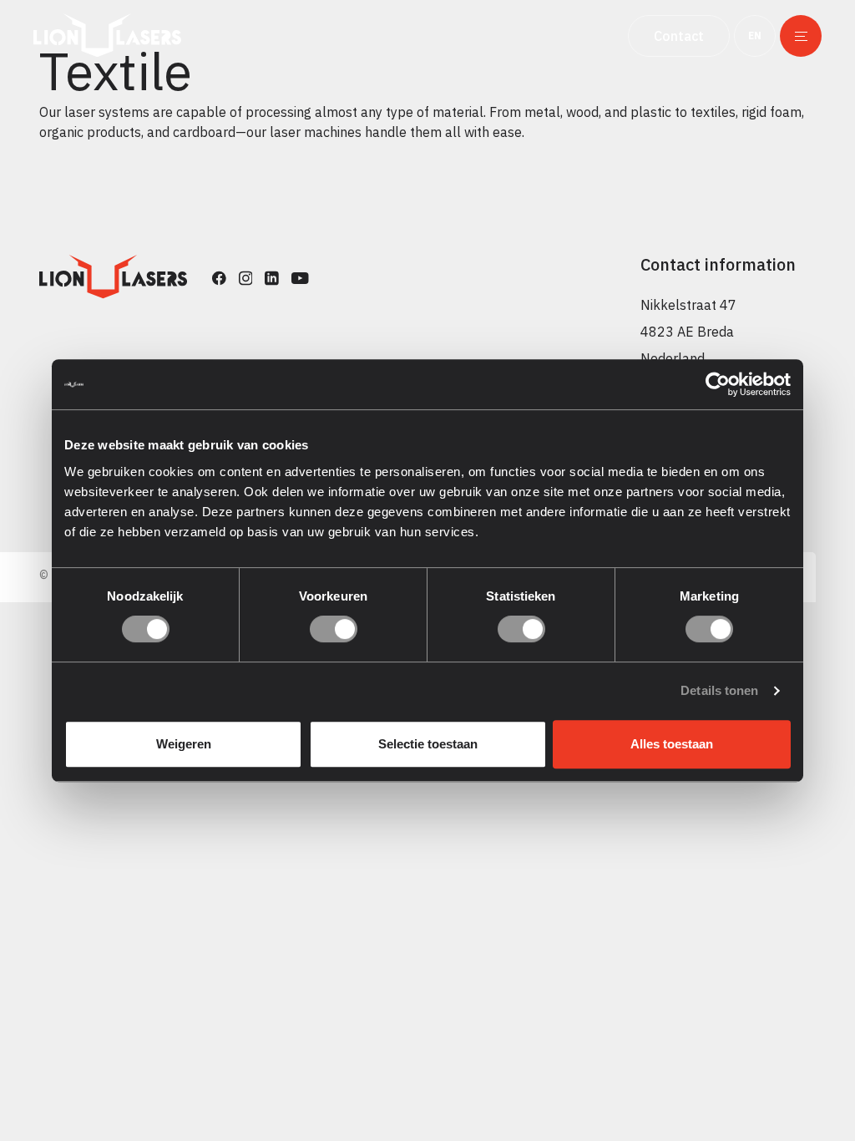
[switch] (333, 629)
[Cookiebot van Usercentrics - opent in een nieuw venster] (718, 384)
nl (753, 77)
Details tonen (719, 690)
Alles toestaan (671, 744)
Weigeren (183, 744)
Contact (679, 36)
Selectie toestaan (428, 744)
